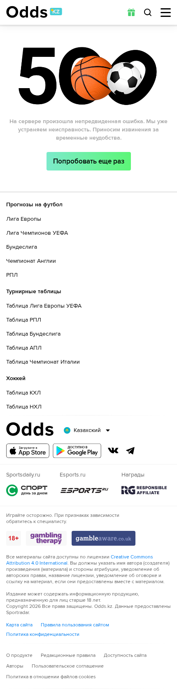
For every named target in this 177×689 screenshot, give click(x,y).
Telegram (130, 451)
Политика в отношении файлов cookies (51, 677)
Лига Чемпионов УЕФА (37, 232)
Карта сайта (19, 625)
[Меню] (166, 12)
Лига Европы (23, 218)
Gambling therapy (46, 538)
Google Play (77, 451)
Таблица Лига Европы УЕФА (44, 305)
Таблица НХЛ (24, 406)
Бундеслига (21, 246)
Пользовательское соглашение (68, 666)
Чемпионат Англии (31, 260)
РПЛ (12, 274)
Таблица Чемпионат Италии (43, 361)
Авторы (14, 666)
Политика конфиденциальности (42, 634)
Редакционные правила (68, 655)
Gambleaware (103, 538)
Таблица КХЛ (23, 392)
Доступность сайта (125, 655)
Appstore (27, 451)
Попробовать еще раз (88, 161)
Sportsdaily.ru (26, 490)
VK (113, 451)
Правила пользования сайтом (75, 625)
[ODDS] (34, 12)
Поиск (147, 12)
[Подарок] (131, 12)
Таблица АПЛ (24, 347)
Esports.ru (84, 490)
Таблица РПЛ (23, 319)
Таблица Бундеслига (33, 333)
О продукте (19, 655)
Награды (144, 490)
